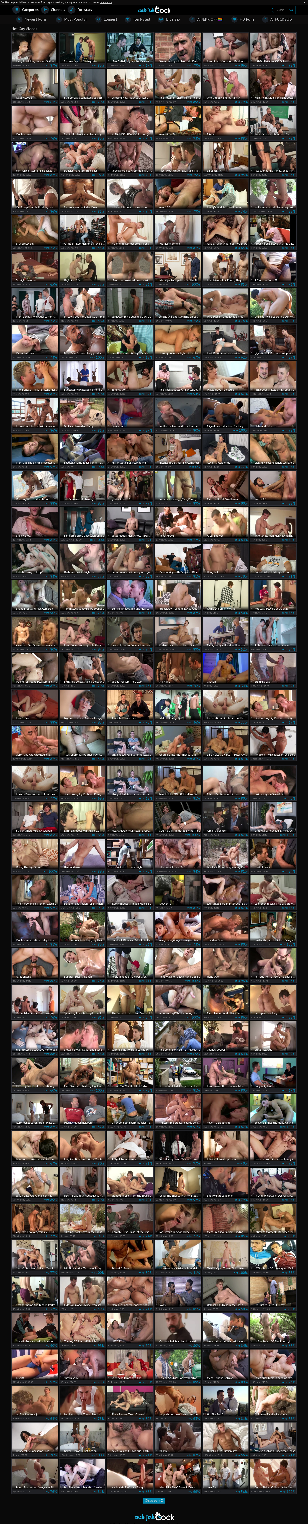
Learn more (106, 2)
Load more (154, 1500)
